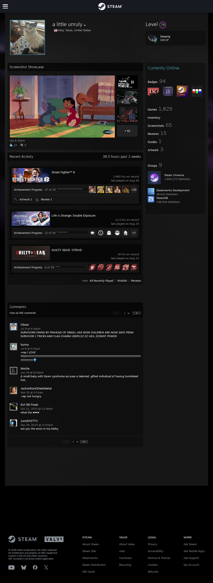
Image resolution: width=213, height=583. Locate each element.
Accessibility (155, 551)
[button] (176, 24)
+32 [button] (133, 189)
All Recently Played (101, 280)
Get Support (191, 558)
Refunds (153, 571)
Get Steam (190, 544)
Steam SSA (89, 551)
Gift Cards (88, 571)
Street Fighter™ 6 (63, 172)
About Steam (90, 544)
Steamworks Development (172, 190)
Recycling (125, 564)
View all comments (23, 313)
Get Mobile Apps (194, 551)
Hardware (125, 558)
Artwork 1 (26, 199)
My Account (191, 564)
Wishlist (122, 280)
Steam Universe (174, 175)
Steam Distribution (94, 564)
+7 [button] (134, 232)
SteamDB (162, 198)
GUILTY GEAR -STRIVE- (67, 250)
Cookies (153, 564)
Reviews (136, 280)
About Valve (127, 544)
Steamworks (90, 558)
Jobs (122, 551)
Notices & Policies (159, 558)
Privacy (152, 544)
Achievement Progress (28, 189)
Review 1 (46, 199)
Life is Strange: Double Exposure (73, 215)
